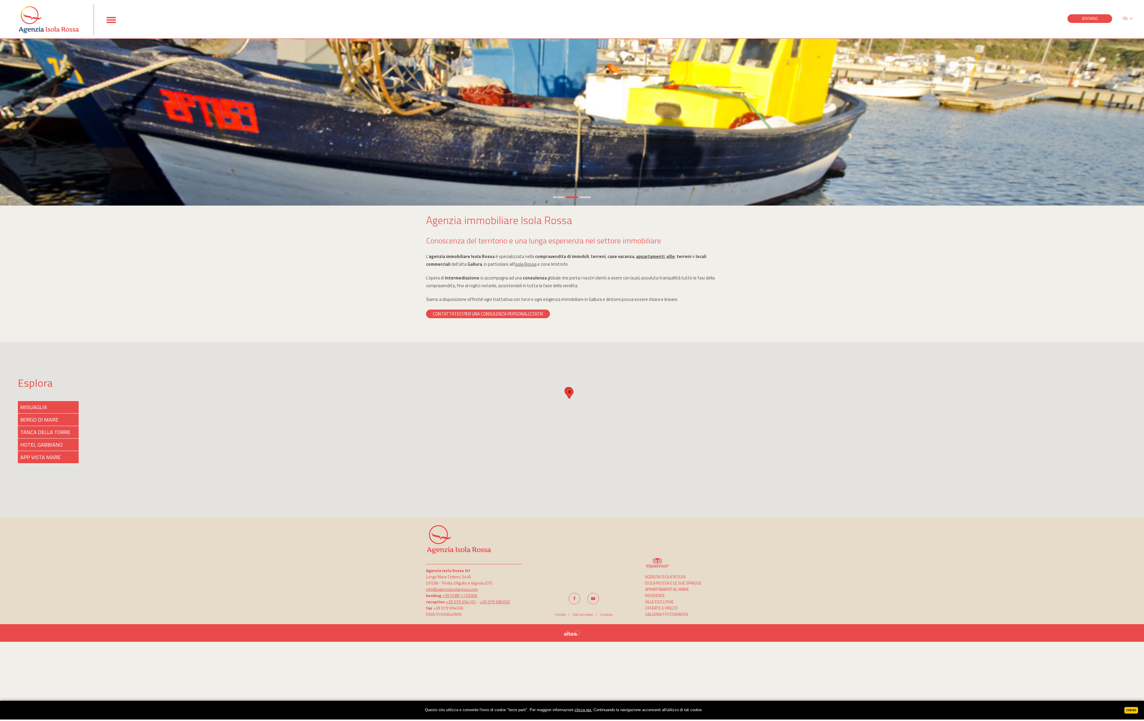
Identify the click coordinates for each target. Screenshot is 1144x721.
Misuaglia (33, 407)
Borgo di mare (39, 420)
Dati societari (583, 614)
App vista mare (40, 457)
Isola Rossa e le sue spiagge (673, 583)
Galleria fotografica (666, 614)
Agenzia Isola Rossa (665, 577)
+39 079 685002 (495, 602)
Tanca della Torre (45, 432)
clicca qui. (583, 710)
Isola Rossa (526, 264)
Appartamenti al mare (667, 589)
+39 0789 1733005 (459, 595)
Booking (1090, 18)
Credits (560, 614)
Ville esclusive (659, 602)
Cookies (606, 614)
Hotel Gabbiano (41, 445)
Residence (655, 595)
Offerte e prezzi (661, 608)
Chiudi (1131, 710)
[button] (569, 393)
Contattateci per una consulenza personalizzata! (488, 313)
